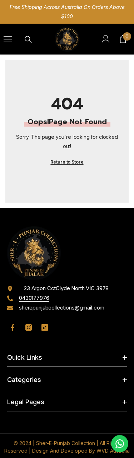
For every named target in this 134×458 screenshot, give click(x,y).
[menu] (8, 39)
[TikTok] (44, 327)
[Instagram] (28, 327)
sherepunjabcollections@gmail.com (61, 307)
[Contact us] (119, 443)
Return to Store (66, 162)
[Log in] (106, 39)
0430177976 (34, 297)
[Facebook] (12, 327)
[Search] (28, 39)
